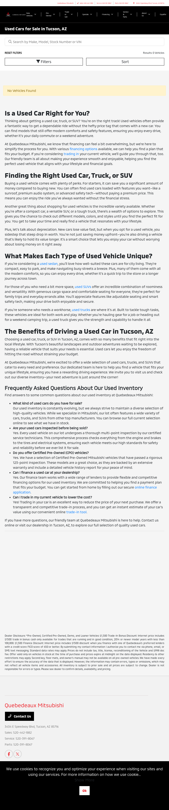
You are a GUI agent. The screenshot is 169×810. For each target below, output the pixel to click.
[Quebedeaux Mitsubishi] (16, 14)
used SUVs (83, 287)
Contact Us (22, 716)
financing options (83, 149)
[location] (133, 3)
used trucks (81, 310)
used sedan (49, 263)
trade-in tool (76, 512)
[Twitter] (17, 754)
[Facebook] (9, 754)
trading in (71, 154)
